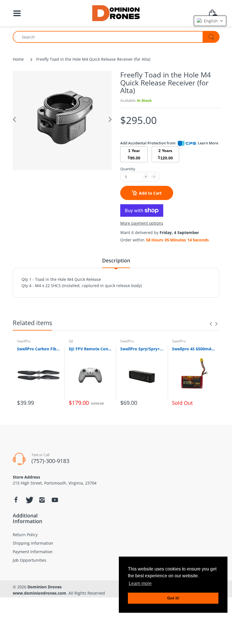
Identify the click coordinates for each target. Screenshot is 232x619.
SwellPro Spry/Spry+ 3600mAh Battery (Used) (142, 348)
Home (18, 59)
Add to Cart (150, 193)
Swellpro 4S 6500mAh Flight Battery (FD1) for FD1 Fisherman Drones (193, 348)
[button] (210, 21)
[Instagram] (42, 499)
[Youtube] (55, 499)
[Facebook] (16, 499)
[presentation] (211, 323)
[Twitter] (29, 499)
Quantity (127, 168)
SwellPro (24, 341)
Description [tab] (116, 260)
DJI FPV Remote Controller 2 (90, 348)
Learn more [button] (140, 583)
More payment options (141, 223)
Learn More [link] (208, 143)
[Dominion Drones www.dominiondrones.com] (116, 12)
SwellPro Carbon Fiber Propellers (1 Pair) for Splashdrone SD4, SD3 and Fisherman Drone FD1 (38, 348)
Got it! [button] (173, 598)
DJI (71, 341)
